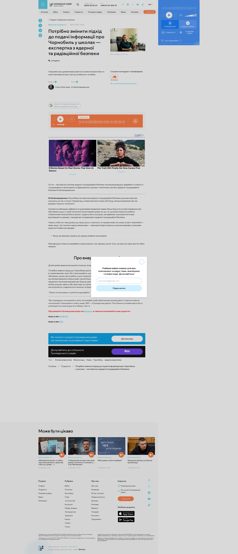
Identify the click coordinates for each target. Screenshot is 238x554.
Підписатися (119, 288)
